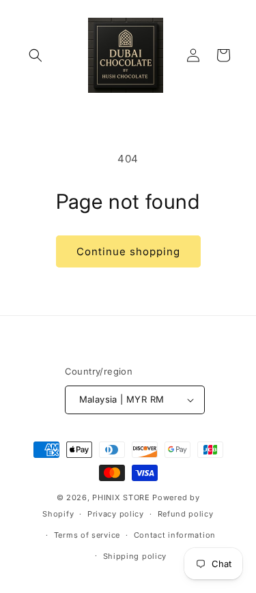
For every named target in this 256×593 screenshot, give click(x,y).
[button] (35, 55)
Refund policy (186, 514)
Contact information (175, 535)
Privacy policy (115, 514)
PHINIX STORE (121, 497)
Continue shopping (128, 251)
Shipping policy (135, 556)
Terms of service (87, 535)
